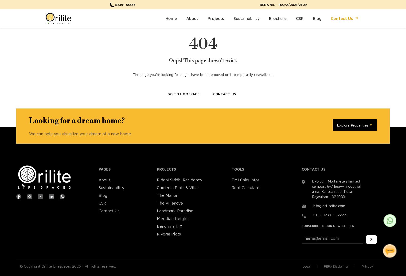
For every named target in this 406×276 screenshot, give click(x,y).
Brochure (278, 18)
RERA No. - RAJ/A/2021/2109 (283, 5)
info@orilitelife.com (329, 206)
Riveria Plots (169, 233)
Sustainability (247, 18)
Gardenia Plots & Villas (178, 187)
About (192, 18)
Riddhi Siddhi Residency (179, 179)
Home (171, 18)
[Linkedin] (51, 196)
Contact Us (342, 18)
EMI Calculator (245, 179)
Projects (216, 18)
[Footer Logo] (44, 177)
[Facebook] (18, 196)
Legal (307, 266)
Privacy (367, 266)
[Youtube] (40, 196)
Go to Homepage (184, 94)
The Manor (167, 195)
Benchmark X (169, 226)
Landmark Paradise (175, 210)
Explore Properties (353, 125)
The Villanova (170, 203)
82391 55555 (125, 5)
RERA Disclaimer (336, 266)
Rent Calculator (246, 187)
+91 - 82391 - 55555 (330, 215)
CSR (300, 18)
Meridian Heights (173, 218)
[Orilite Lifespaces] (58, 18)
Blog (317, 18)
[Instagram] (29, 196)
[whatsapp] (62, 196)
